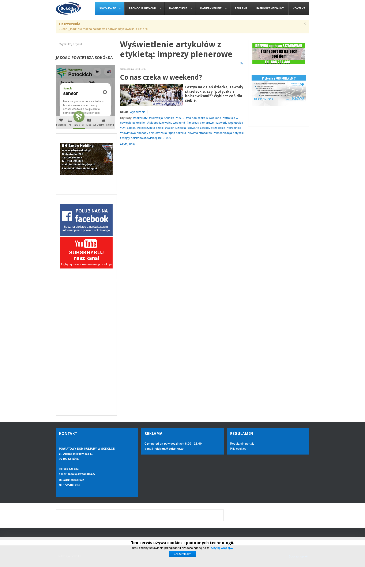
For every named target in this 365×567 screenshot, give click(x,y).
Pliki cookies (238, 448)
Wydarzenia (138, 112)
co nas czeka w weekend (204, 117)
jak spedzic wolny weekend (167, 122)
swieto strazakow (200, 132)
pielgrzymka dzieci (151, 127)
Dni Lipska (129, 127)
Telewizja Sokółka (162, 117)
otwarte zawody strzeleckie (207, 127)
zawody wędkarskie (230, 122)
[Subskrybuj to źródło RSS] (241, 64)
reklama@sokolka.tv (169, 448)
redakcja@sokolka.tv (81, 473)
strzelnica (235, 127)
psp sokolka (178, 132)
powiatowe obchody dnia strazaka (144, 132)
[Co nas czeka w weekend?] (151, 94)
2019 (181, 117)
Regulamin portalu (242, 443)
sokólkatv (141, 117)
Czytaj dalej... (129, 143)
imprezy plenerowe (201, 122)
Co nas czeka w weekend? (161, 77)
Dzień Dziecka (176, 127)
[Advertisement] (86, 348)
